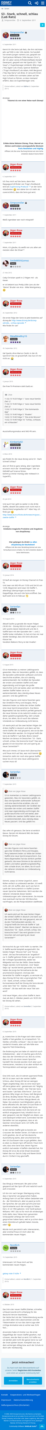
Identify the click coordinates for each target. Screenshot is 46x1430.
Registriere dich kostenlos (29, 1370)
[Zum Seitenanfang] (42, 1426)
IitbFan (26, 86)
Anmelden (13, 1380)
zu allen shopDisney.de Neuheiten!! (24, 543)
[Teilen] (42, 25)
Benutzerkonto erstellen (33, 1380)
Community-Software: (23, 1426)
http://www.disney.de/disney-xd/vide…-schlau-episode (20, 321)
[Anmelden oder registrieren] (36, 3)
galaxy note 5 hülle (11, 1273)
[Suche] (29, 3)
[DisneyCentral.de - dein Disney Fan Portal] (6, 3)
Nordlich (27, 1279)
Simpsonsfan (9, 20)
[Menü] (42, 3)
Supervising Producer (19, 186)
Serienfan (27, 1006)
